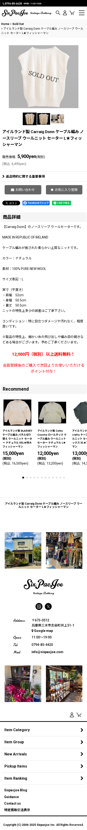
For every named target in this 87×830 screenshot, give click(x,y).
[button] (58, 13)
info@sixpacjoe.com (47, 652)
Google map (43, 631)
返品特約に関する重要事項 (25, 176)
